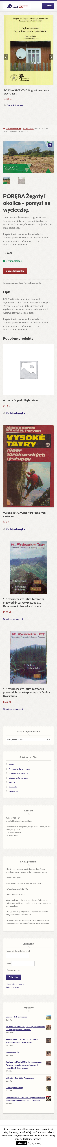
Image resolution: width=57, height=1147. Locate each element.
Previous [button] (6, 56)
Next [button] (51, 56)
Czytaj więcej (34, 1143)
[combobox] (28, 739)
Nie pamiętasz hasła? (15, 984)
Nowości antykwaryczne (19, 769)
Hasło (8, 963)
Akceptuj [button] (22, 1143)
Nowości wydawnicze (18, 773)
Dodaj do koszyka (15, 94)
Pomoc (12, 782)
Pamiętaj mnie (13, 970)
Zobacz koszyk (12, 987)
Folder (26, 283)
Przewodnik (35, 283)
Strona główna (13, 129)
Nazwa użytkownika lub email (18, 951)
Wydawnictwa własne (18, 778)
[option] (28, 55)
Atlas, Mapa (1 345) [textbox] (27, 739)
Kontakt (13, 787)
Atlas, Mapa (28, 129)
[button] (50, 145)
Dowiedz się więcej (13, 619)
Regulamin (13, 791)
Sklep (11, 764)
